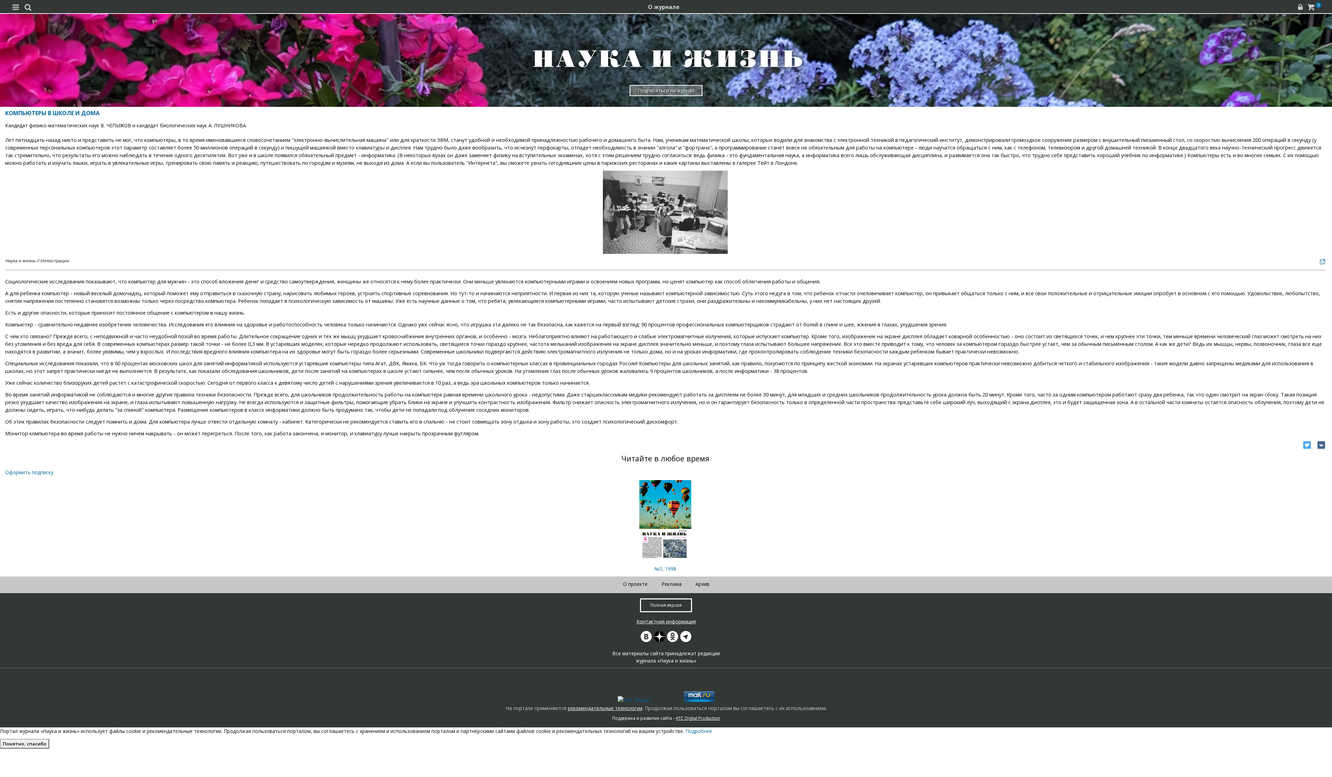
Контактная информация (666, 621)
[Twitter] (1307, 445)
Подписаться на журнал (666, 90)
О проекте (635, 584)
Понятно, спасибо (24, 744)
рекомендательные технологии (605, 708)
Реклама (671, 584)
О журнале (664, 7)
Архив (702, 584)
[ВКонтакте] (1321, 445)
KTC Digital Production (698, 718)
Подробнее (698, 731)
